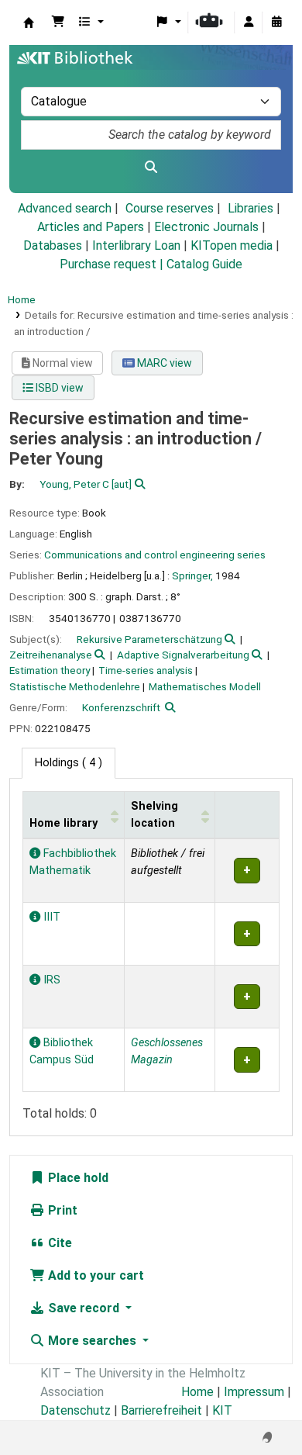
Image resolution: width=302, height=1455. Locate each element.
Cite (58, 1243)
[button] (58, 22)
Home (22, 299)
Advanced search (65, 208)
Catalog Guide (204, 264)
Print (61, 1210)
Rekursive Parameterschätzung (149, 639)
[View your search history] (276, 22)
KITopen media (231, 245)
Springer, (192, 575)
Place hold (76, 1177)
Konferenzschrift (121, 707)
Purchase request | (113, 264)
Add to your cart (94, 1275)
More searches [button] (92, 1340)
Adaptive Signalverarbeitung (183, 654)
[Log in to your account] (248, 22)
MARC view (163, 363)
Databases (52, 245)
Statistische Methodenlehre (74, 686)
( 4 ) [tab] (68, 762)
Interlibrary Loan (136, 245)
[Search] (151, 167)
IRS (50, 980)
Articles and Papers (90, 226)
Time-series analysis (145, 670)
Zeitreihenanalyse (50, 654)
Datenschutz (75, 1410)
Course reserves (169, 208)
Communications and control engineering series (155, 554)
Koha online (28, 22)
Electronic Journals (206, 226)
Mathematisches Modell (205, 686)
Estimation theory (49, 670)
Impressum (254, 1391)
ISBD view (58, 388)
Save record (83, 1308)
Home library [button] (63, 823)
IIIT (50, 917)
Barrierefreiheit (161, 1410)
